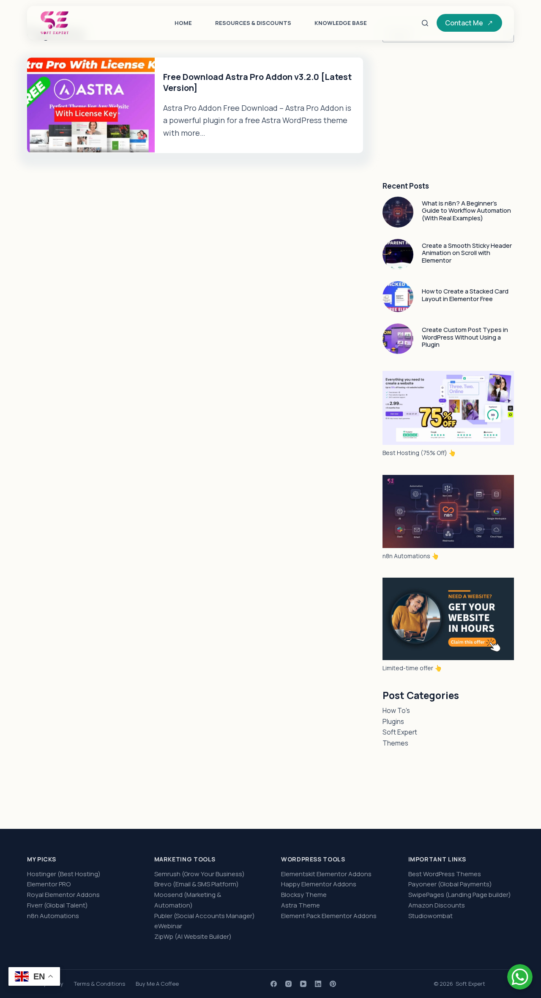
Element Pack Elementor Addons (329, 915)
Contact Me (464, 22)
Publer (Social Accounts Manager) (204, 915)
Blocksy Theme (304, 894)
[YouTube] (303, 984)
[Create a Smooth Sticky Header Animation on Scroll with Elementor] (398, 254)
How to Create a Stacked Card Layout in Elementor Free (465, 295)
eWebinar (168, 925)
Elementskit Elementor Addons (326, 873)
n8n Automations (53, 915)
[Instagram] (288, 984)
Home (183, 23)
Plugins (393, 721)
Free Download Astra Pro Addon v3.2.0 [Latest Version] (257, 82)
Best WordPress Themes (444, 873)
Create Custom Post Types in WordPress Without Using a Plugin (465, 336)
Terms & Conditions (99, 983)
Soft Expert (400, 732)
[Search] (425, 23)
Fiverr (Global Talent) (57, 905)
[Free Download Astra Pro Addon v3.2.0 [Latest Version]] (91, 105)
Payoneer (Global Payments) (450, 884)
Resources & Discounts (253, 23)
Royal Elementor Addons (63, 894)
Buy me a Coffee (157, 983)
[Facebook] (273, 984)
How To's (396, 710)
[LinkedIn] (318, 984)
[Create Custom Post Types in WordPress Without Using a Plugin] (398, 339)
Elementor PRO (49, 884)
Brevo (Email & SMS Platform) (196, 884)
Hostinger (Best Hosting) (64, 873)
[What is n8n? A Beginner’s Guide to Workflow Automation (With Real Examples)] (398, 212)
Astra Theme (300, 905)
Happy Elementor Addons (318, 884)
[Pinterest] (333, 984)
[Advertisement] (448, 112)
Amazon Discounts (436, 905)
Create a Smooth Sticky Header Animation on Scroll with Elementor (467, 252)
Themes (395, 743)
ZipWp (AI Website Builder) (193, 936)
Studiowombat (430, 915)
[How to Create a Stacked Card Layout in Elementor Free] (398, 296)
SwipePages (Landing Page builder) (459, 894)
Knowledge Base (340, 23)
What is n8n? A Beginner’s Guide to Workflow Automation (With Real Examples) (466, 210)
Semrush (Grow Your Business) (199, 873)
